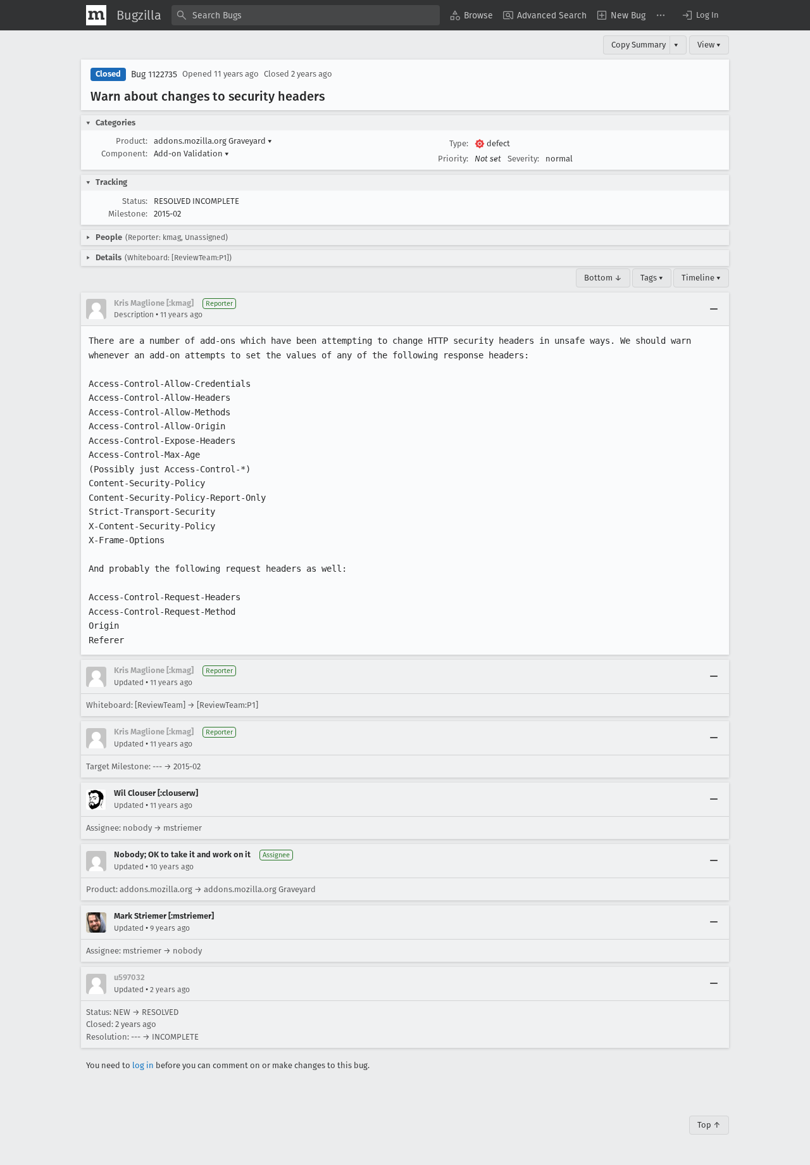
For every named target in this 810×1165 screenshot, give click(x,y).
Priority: (453, 158)
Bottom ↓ (603, 277)
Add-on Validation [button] (191, 153)
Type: (458, 143)
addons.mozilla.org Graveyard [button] (213, 141)
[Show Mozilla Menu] (96, 15)
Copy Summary (638, 44)
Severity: (523, 158)
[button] (700, 15)
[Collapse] (714, 309)
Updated (129, 682)
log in (143, 1065)
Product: (131, 141)
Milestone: (127, 213)
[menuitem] (471, 15)
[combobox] (305, 15)
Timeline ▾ (701, 277)
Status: (134, 201)
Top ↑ (709, 1125)
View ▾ (709, 44)
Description (134, 314)
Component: (124, 153)
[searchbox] (305, 15)
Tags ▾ (651, 277)
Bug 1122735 (154, 74)
